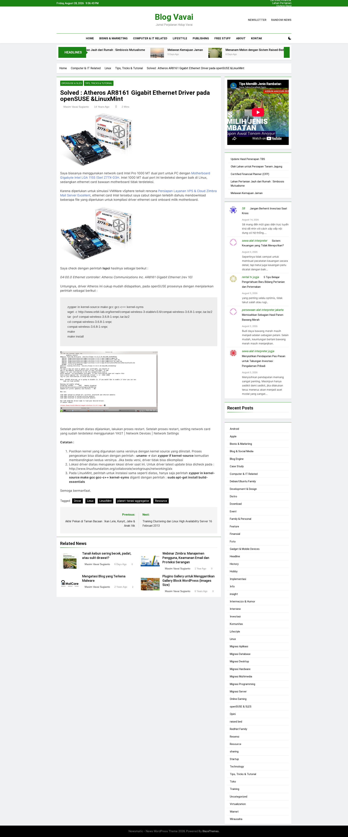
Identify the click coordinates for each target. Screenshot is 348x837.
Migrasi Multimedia (241, 676)
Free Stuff (222, 38)
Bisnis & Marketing (113, 38)
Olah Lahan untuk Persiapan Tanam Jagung (281, 9)
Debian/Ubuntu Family (243, 481)
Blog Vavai (174, 17)
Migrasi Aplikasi (239, 646)
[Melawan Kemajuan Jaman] (127, 54)
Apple (233, 436)
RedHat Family (238, 729)
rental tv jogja (250, 277)
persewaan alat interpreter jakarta (262, 310)
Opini (233, 714)
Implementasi (238, 578)
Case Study (237, 466)
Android (234, 428)
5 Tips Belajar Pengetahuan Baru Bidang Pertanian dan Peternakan (263, 281)
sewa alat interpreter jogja (258, 351)
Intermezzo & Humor (242, 601)
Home (90, 38)
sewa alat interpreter (254, 240)
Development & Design (243, 488)
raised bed (236, 721)
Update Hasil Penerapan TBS (282, 6)
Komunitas (236, 624)
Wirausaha (236, 819)
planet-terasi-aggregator (133, 501)
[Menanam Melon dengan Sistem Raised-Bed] (185, 54)
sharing (234, 751)
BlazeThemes (210, 831)
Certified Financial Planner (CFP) (280, 12)
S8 (243, 208)
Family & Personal (240, 518)
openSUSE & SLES (71, 83)
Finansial (235, 534)
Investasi (235, 616)
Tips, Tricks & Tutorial (98, 83)
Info (232, 586)
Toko (233, 781)
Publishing (201, 38)
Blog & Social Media (241, 451)
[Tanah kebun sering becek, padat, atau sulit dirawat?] (266, 54)
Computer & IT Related (150, 38)
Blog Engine (237, 459)
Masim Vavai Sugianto (76, 106)
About (241, 38)
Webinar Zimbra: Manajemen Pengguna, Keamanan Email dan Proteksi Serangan (185, 558)
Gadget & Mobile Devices (245, 549)
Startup (234, 759)
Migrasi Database (240, 653)
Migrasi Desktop (239, 661)
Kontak (256, 38)
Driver (77, 501)
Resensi (234, 736)
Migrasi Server (238, 691)
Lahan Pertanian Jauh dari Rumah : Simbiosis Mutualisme (280, 3)
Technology (237, 766)
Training (234, 789)
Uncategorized (238, 796)
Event (233, 511)
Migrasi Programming (242, 684)
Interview (235, 609)
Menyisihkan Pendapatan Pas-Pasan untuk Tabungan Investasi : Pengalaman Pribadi (263, 361)
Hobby (233, 571)
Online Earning (238, 699)
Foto (233, 541)
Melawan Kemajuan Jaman (155, 50)
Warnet (234, 811)
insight (234, 594)
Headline (235, 556)
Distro (233, 496)
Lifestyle (180, 38)
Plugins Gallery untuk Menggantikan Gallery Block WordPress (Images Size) (188, 580)
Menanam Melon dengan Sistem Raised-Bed (224, 50)
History (234, 563)
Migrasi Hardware (240, 669)
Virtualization (238, 804)
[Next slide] (289, 2)
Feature (234, 526)
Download (236, 503)
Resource (161, 501)
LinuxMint (105, 501)
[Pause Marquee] (287, 52)
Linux (90, 501)
